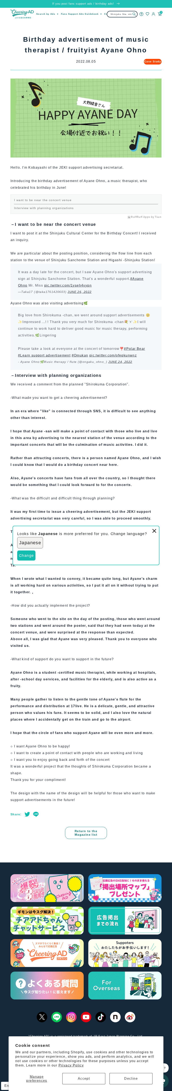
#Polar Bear (134, 348)
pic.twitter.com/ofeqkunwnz (113, 355)
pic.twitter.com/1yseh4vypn (68, 285)
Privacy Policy (71, 1065)
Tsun (158, 217)
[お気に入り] (147, 14)
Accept (84, 1078)
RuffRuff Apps (140, 217)
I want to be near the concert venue (43, 200)
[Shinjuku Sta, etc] (134, 14)
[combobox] (122, 14)
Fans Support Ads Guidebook (80, 14)
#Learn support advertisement (44, 355)
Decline (131, 1078)
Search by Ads (45, 14)
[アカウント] (153, 14)
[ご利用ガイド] (141, 14)
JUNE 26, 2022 (79, 291)
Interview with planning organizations (44, 208)
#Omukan (80, 355)
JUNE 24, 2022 (120, 361)
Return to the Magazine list (86, 832)
